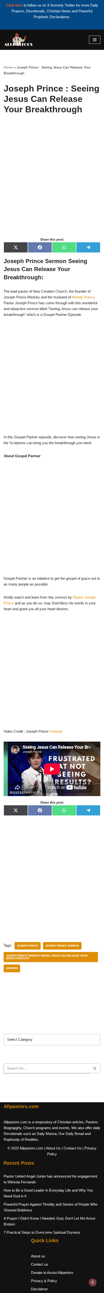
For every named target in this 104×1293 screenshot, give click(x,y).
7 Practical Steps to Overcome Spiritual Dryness (42, 1232)
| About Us (52, 1148)
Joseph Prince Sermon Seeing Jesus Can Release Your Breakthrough (47, 957)
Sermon (12, 968)
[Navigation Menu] (94, 40)
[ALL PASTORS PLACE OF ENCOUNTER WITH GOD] (18, 39)
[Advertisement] (52, 181)
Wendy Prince (83, 297)
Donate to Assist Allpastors (52, 1272)
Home (8, 67)
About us (38, 1256)
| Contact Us (72, 1148)
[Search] (94, 1068)
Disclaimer (39, 1289)
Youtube (56, 731)
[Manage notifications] (93, 1282)
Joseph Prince (27, 945)
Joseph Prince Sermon (62, 945)
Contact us (39, 1264)
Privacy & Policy (44, 1281)
